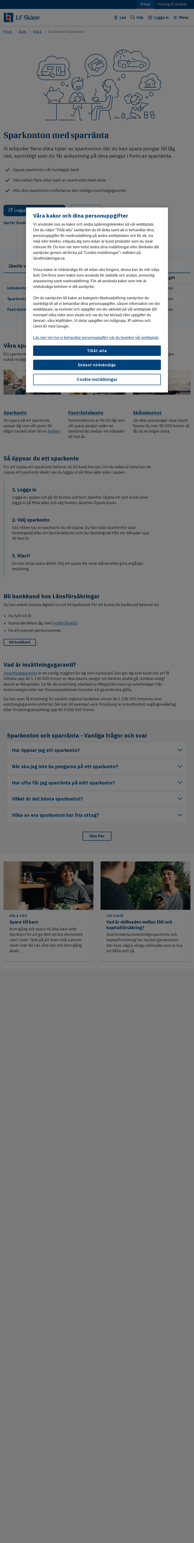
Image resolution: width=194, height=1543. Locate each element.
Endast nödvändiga (97, 365)
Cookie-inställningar (97, 379)
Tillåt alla (97, 350)
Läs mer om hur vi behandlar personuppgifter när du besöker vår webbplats (96, 338)
